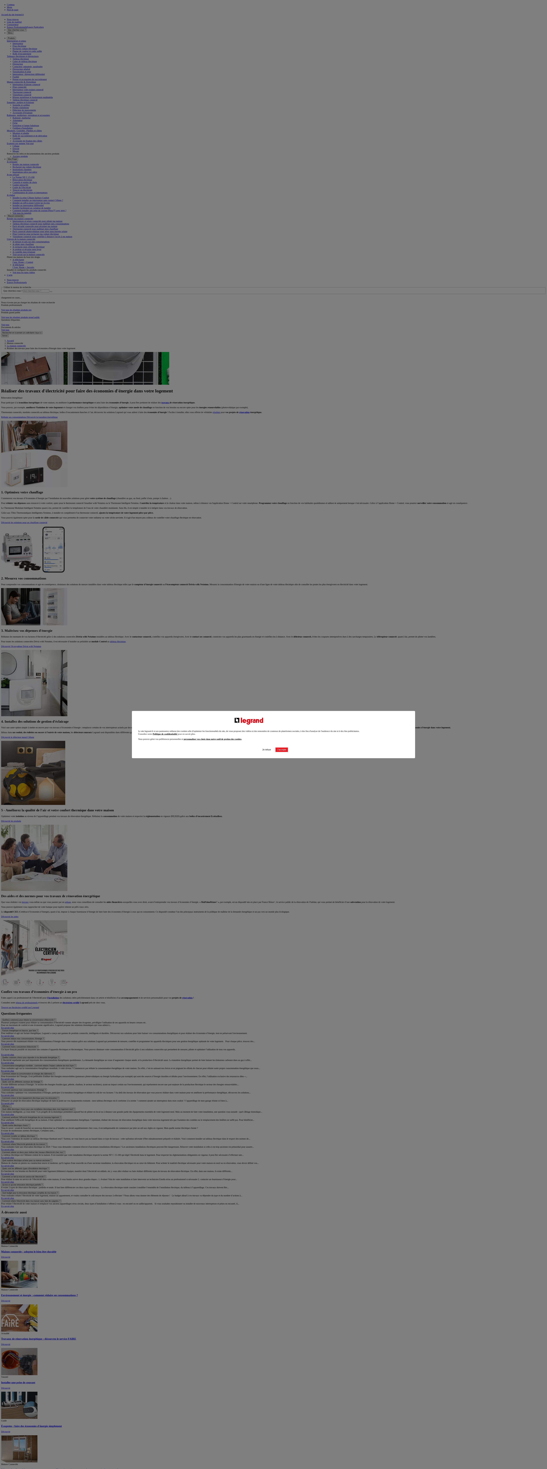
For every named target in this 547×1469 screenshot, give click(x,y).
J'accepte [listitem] (281, 750)
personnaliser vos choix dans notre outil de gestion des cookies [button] (212, 739)
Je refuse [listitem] (266, 750)
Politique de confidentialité (165, 734)
